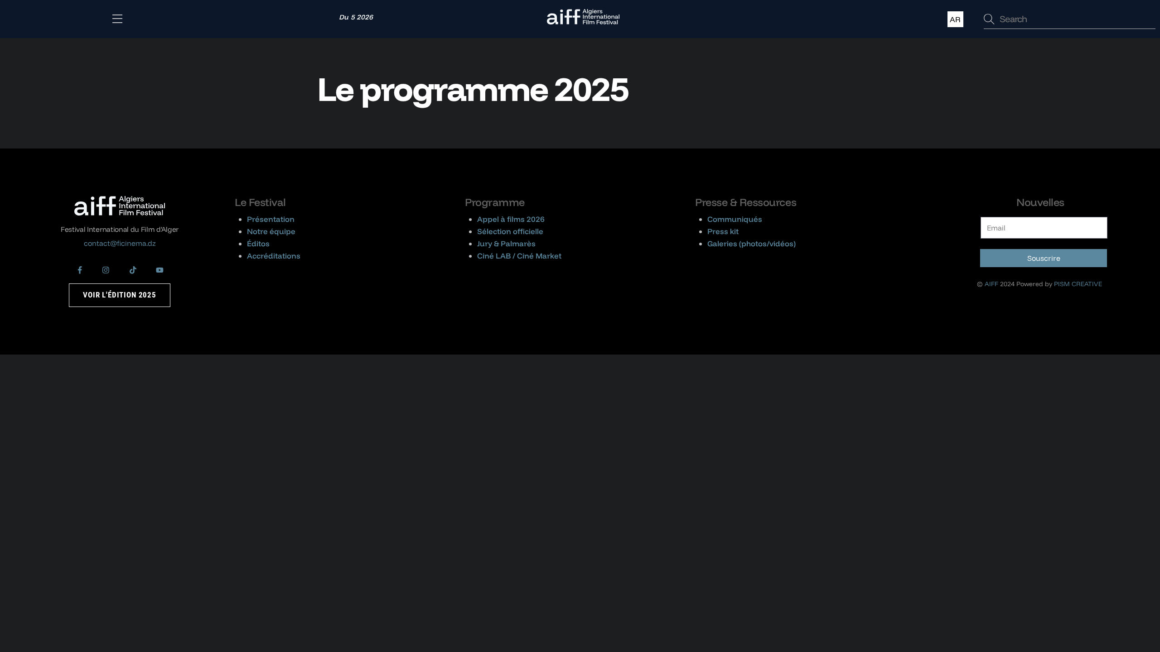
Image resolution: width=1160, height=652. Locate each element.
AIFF (991, 284)
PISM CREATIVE (1078, 284)
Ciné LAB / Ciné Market (519, 255)
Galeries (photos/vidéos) (751, 243)
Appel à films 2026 (511, 219)
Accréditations (273, 255)
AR (955, 19)
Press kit (723, 231)
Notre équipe (271, 231)
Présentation (271, 219)
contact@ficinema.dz (120, 243)
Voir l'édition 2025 (119, 294)
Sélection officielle (510, 231)
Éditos (258, 243)
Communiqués (734, 219)
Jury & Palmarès (506, 243)
